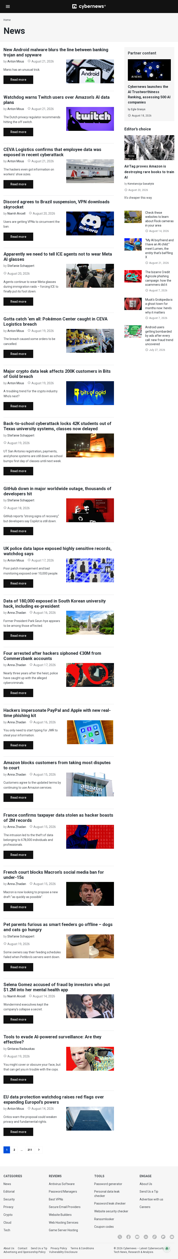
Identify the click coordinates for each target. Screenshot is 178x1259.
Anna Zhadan (16, 612)
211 (30, 1149)
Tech (6, 1230)
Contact (22, 1248)
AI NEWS (136, 76)
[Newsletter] (172, 1236)
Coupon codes (104, 1226)
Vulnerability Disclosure (63, 1252)
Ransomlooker (104, 1219)
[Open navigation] (7, 6)
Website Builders (60, 1214)
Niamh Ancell (16, 213)
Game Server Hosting (63, 1230)
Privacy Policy (59, 1248)
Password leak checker (110, 1203)
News (7, 1184)
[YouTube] (137, 1236)
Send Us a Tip (149, 1191)
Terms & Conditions (82, 1248)
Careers (145, 1207)
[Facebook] (128, 1236)
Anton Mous (15, 61)
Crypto (8, 1214)
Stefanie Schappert (20, 266)
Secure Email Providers (65, 1207)
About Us (146, 1184)
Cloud (7, 1222)
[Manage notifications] (166, 1248)
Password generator (108, 1184)
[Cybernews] (89, 6)
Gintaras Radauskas (21, 1049)
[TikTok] (154, 1236)
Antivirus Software (62, 1184)
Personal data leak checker (107, 1194)
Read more (14, 81)
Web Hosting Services (63, 1222)
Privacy (8, 1207)
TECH (131, 156)
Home (7, 19)
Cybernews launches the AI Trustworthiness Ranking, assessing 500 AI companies (149, 94)
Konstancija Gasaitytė (141, 183)
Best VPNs (56, 1199)
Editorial (9, 1191)
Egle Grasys (138, 109)
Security (9, 1199)
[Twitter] (119, 1236)
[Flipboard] (163, 1236)
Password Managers (63, 1191)
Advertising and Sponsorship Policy (24, 1252)
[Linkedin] (145, 1236)
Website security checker (111, 1211)
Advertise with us (151, 1199)
